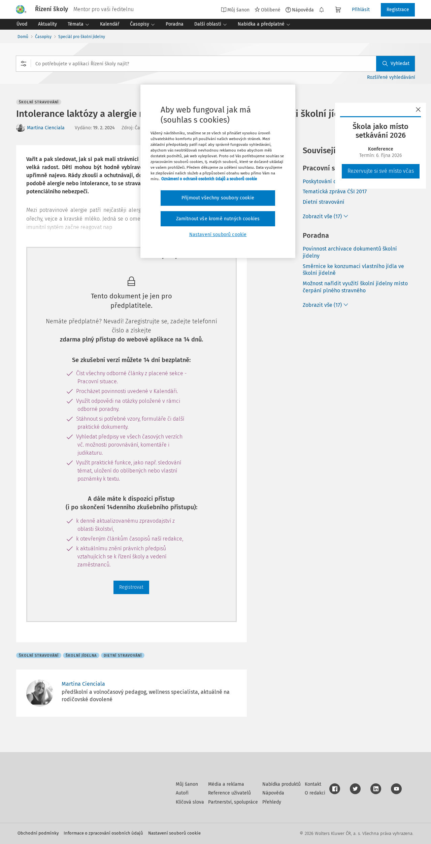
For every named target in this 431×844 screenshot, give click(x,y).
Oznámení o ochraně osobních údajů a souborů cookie (209, 178)
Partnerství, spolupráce (233, 802)
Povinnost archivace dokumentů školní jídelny (350, 252)
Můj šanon (187, 784)
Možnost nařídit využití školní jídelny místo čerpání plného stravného (355, 287)
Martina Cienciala (46, 128)
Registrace (398, 9)
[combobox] (215, 64)
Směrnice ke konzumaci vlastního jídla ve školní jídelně (353, 270)
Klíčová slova (190, 802)
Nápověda (303, 9)
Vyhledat (400, 63)
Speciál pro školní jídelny (81, 36)
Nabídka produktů (281, 784)
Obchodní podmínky (38, 833)
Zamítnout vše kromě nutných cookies (218, 219)
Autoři (182, 793)
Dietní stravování (323, 202)
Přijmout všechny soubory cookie (217, 198)
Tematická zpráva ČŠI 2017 (335, 191)
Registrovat (131, 587)
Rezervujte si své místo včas (380, 171)
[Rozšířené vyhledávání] (23, 63)
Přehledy (271, 802)
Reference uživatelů (229, 793)
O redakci (315, 793)
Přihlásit (361, 9)
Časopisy (43, 36)
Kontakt (313, 784)
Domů (23, 36)
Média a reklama (226, 784)
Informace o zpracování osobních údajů (103, 833)
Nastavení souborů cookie (174, 833)
